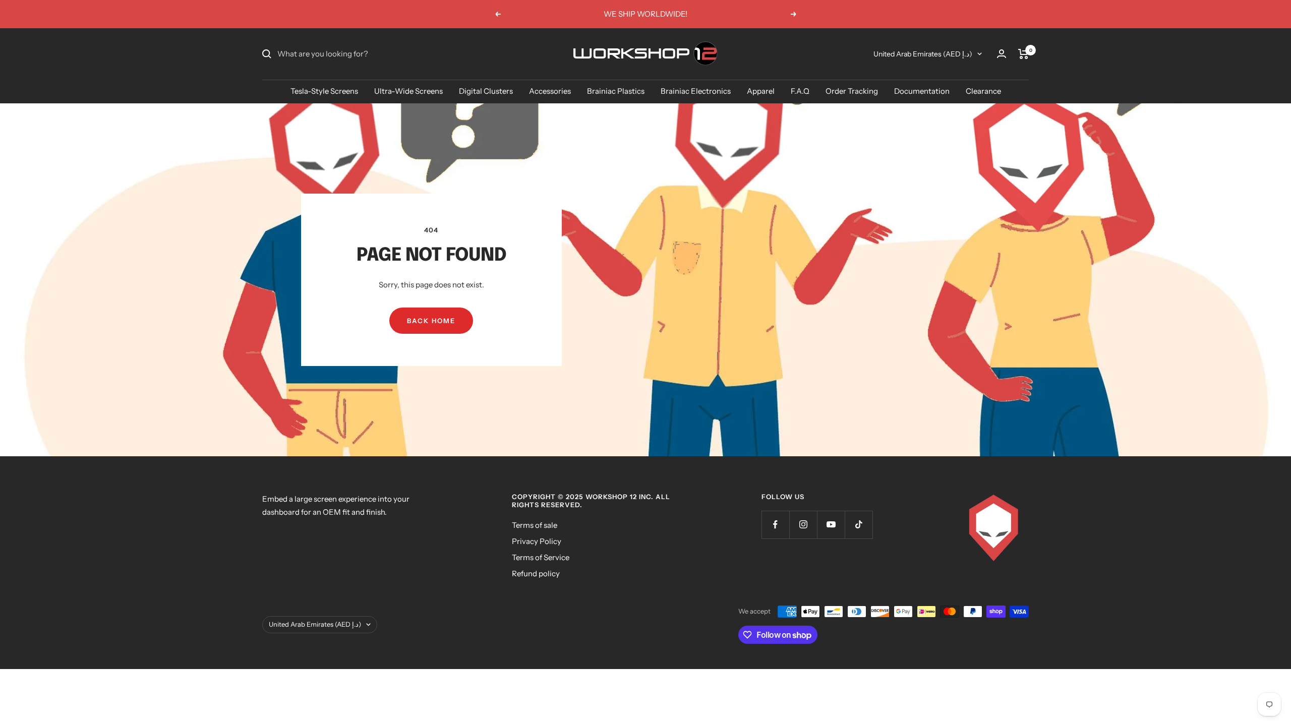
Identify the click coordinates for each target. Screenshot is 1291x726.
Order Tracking (852, 91)
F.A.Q (800, 91)
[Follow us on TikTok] (858, 524)
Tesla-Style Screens (324, 91)
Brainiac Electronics (696, 91)
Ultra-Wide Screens (408, 91)
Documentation (922, 91)
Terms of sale (534, 525)
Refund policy (536, 573)
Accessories (550, 91)
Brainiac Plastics (615, 91)
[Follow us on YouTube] (831, 524)
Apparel (761, 91)
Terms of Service (540, 557)
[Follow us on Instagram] (803, 524)
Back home (431, 321)
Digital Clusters (486, 91)
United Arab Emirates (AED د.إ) (922, 53)
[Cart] (1023, 54)
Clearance (983, 91)
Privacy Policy (536, 541)
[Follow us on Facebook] (775, 524)
